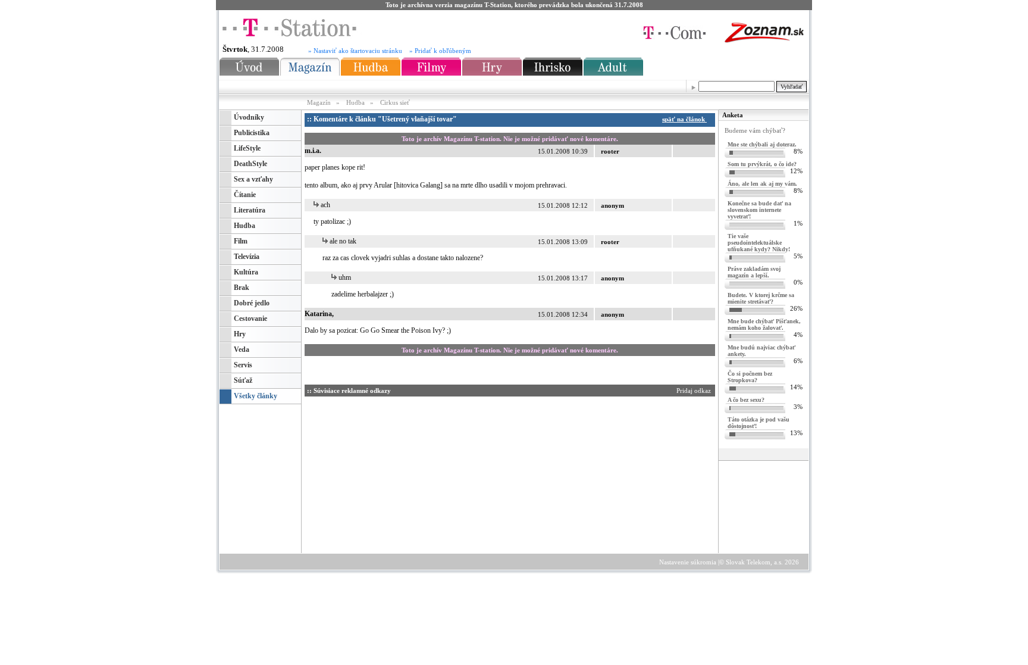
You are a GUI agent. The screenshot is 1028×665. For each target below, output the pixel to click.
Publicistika (251, 133)
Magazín (320, 102)
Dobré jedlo (251, 303)
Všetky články (255, 396)
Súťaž (243, 380)
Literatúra (249, 210)
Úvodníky (249, 117)
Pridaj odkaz (694, 390)
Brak (241, 287)
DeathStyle (250, 164)
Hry (240, 334)
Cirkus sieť (395, 102)
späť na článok (684, 119)
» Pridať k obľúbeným (440, 51)
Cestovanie (250, 318)
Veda (241, 349)
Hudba (355, 102)
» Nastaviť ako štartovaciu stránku (355, 51)
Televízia (246, 256)
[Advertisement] (417, 472)
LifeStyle (247, 148)
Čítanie (245, 195)
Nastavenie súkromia (687, 562)
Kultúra (246, 272)
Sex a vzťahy (253, 179)
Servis (243, 365)
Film (240, 241)
